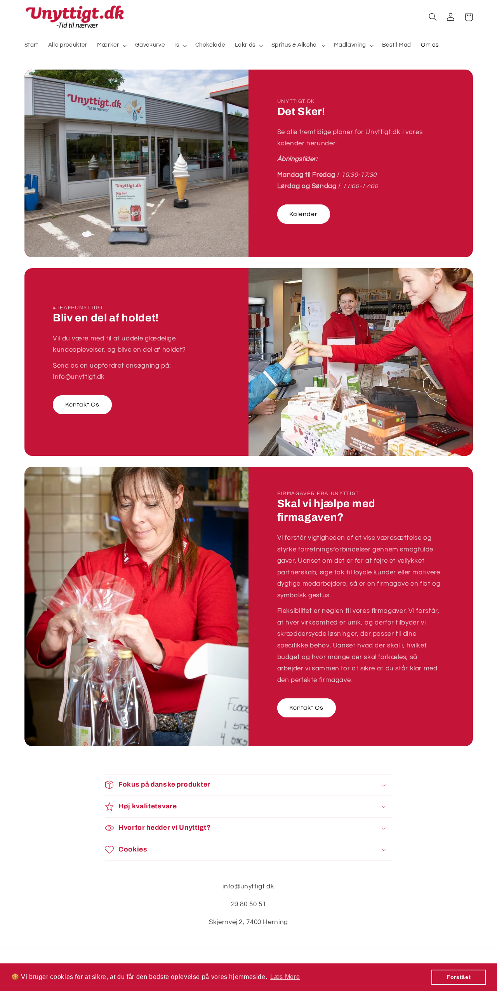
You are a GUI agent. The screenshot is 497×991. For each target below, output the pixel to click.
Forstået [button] (459, 977)
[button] (111, 45)
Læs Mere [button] (285, 977)
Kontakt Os (82, 404)
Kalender (303, 214)
